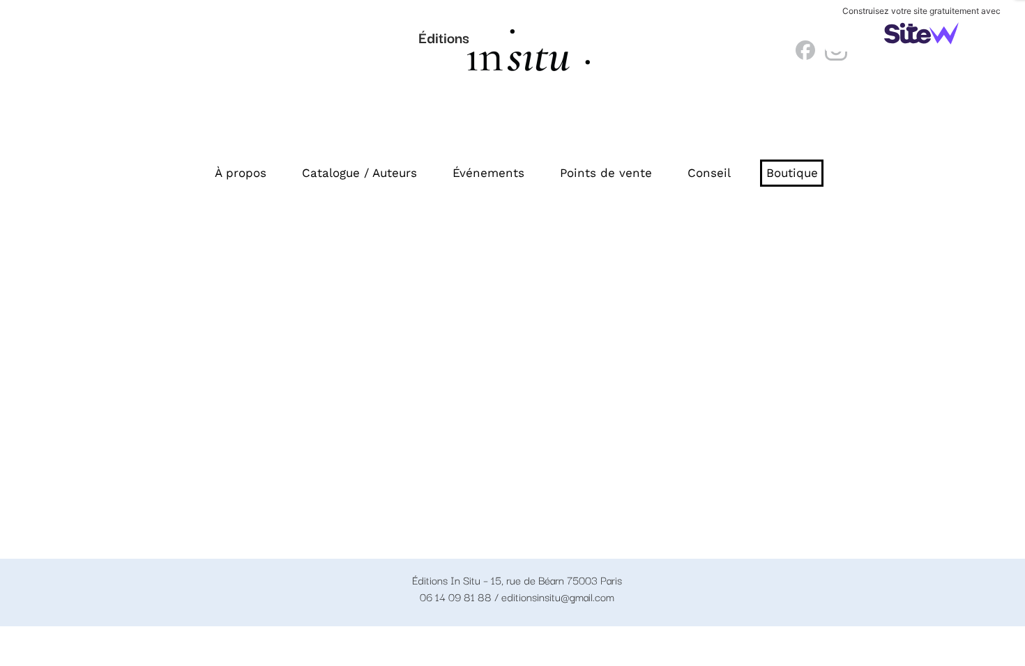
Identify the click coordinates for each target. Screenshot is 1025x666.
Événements (488, 173)
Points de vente (606, 173)
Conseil (709, 173)
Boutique (792, 173)
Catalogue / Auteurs (359, 173)
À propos (240, 173)
